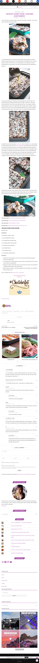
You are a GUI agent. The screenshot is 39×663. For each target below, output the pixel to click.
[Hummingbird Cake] (11, 346)
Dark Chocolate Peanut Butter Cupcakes (17, 218)
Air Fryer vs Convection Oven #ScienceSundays (21, 549)
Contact (17, 4)
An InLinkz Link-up (5, 298)
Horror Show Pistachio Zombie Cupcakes (17, 220)
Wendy (7, 402)
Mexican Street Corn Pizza (16, 529)
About (14, 4)
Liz (6, 426)
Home (12, 4)
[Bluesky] (11, 562)
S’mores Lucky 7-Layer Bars (18, 272)
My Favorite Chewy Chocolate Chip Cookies (20, 532)
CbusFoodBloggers (20, 145)
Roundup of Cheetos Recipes (17, 553)
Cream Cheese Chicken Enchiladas (18, 543)
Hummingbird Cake (10, 359)
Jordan (30, 144)
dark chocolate (9, 311)
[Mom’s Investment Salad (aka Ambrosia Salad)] (30, 346)
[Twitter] (32, 7)
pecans (22, 311)
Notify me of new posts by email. (8, 465)
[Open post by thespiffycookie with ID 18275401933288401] (10, 639)
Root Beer (19, 4)
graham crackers (16, 311)
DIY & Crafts (22, 4)
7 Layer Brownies (9, 369)
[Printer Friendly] (25, 1)
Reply (36, 387)
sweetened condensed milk (29, 311)
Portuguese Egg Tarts (15, 546)
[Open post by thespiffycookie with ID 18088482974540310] (10, 621)
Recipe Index (26, 4)
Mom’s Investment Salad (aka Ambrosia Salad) (30, 359)
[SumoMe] (37, 1)
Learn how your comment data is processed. (27, 474)
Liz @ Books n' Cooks (10, 418)
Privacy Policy (4, 580)
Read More (4, 505)
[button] (3, 348)
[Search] (36, 7)
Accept (26, 657)
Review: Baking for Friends (13, 223)
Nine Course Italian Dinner (16, 525)
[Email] (31, 1)
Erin (17, 17)
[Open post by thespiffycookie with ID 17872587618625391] (28, 621)
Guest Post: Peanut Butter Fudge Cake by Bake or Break (22, 540)
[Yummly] (19, 1)
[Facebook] (31, 7)
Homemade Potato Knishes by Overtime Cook (17, 225)
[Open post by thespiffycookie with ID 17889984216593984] (28, 639)
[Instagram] (3, 562)
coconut (3, 311)
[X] (13, 1)
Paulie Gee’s (19, 144)
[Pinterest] (35, 7)
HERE (29, 193)
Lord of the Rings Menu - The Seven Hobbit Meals (21, 522)
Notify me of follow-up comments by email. (10, 462)
